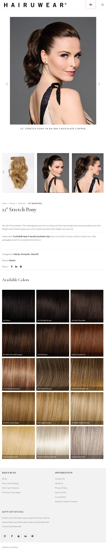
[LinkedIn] (16, 266)
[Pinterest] (21, 266)
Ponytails (21, 203)
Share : (5, 266)
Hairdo (12, 203)
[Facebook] (11, 266)
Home (4, 203)
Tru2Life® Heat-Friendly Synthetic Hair (31, 236)
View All (35, 254)
